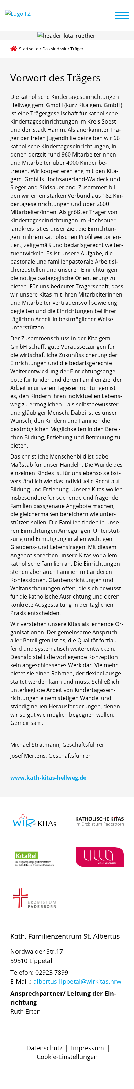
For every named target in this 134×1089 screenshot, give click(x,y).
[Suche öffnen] (109, 16)
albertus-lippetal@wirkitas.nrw (77, 981)
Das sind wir (54, 49)
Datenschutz (44, 1048)
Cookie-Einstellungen (67, 1057)
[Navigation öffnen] (126, 15)
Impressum (87, 1048)
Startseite (28, 49)
